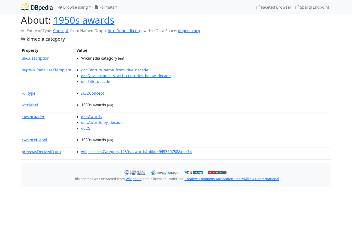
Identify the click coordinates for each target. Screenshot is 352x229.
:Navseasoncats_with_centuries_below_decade (126, 75)
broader (33, 116)
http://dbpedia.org (125, 30)
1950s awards (83, 20)
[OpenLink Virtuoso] (134, 172)
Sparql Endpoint (314, 7)
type (28, 93)
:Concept (92, 93)
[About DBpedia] (37, 7)
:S (85, 128)
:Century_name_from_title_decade (114, 70)
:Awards (91, 116)
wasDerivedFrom (41, 151)
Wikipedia (134, 179)
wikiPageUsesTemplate (46, 70)
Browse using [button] (75, 7)
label (30, 105)
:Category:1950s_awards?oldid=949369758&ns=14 (136, 151)
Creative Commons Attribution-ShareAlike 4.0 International (232, 179)
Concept (60, 30)
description (36, 58)
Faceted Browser (275, 7)
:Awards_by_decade (102, 122)
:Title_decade (95, 81)
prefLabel (34, 140)
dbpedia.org (189, 30)
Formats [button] (106, 7)
